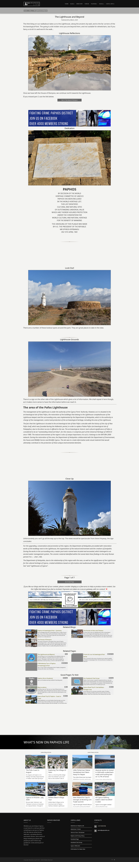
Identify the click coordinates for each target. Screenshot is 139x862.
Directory (79, 4)
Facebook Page (75, 839)
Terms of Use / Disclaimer (77, 832)
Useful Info (110, 4)
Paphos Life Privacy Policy (77, 836)
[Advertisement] (69, 253)
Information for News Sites (78, 849)
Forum (87, 4)
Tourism (93, 4)
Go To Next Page (69, 582)
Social (101, 4)
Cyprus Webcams (75, 846)
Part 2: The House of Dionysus (69, 100)
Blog (72, 4)
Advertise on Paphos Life (77, 826)
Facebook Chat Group (76, 842)
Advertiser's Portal (76, 829)
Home (66, 4)
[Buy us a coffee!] (69, 599)
